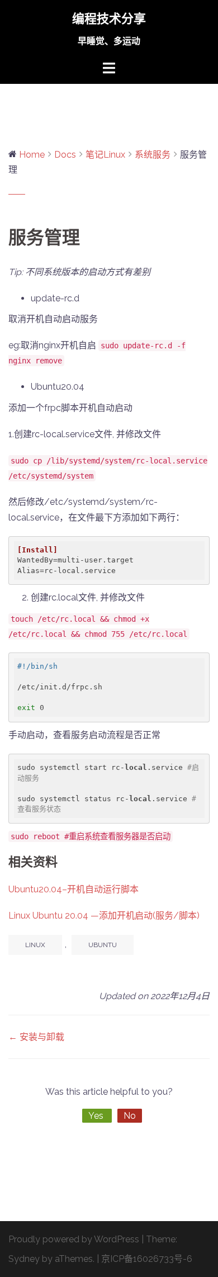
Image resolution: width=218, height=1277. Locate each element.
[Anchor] (64, 861)
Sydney (24, 1259)
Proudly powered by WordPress (73, 1239)
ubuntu (102, 945)
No (130, 1115)
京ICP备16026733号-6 (146, 1259)
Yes (97, 1115)
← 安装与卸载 (36, 1037)
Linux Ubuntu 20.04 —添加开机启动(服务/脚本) (104, 915)
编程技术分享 (109, 18)
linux (35, 945)
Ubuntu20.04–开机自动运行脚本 (73, 889)
